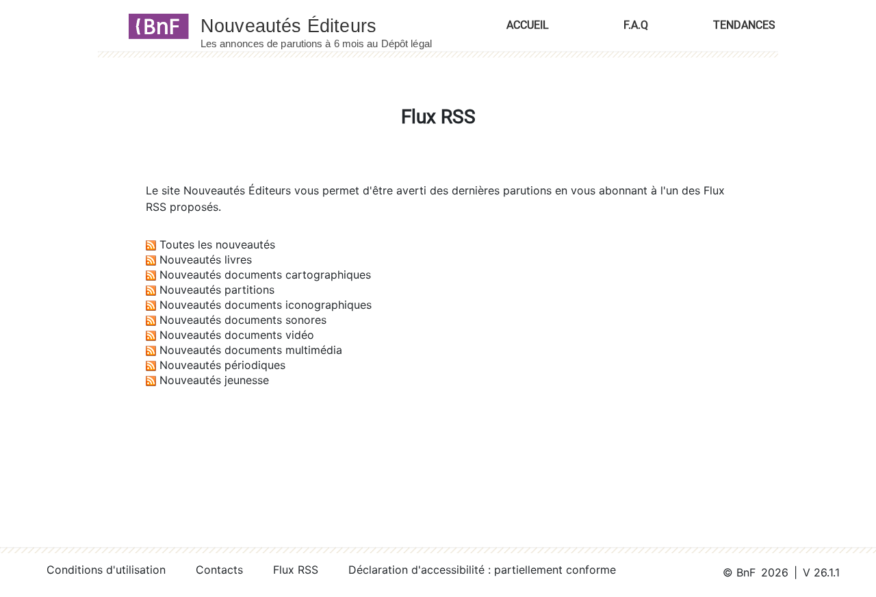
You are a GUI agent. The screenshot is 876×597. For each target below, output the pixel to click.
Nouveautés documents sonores (242, 320)
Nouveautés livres (205, 259)
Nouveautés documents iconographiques (265, 305)
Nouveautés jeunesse (214, 380)
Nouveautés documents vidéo (236, 335)
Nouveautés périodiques (222, 365)
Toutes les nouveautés (217, 244)
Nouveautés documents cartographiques (265, 274)
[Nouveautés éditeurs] (328, 25)
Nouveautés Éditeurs (237, 190)
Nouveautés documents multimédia (250, 350)
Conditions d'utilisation (106, 569)
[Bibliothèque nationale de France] (154, 25)
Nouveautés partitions (216, 289)
